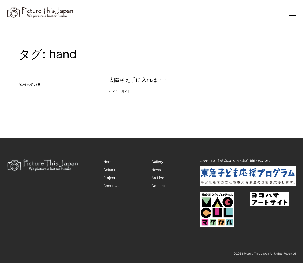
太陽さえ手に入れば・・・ (141, 80)
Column (109, 169)
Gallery (157, 161)
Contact (158, 185)
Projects (110, 177)
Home (108, 161)
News (156, 169)
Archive (158, 177)
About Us (111, 185)
